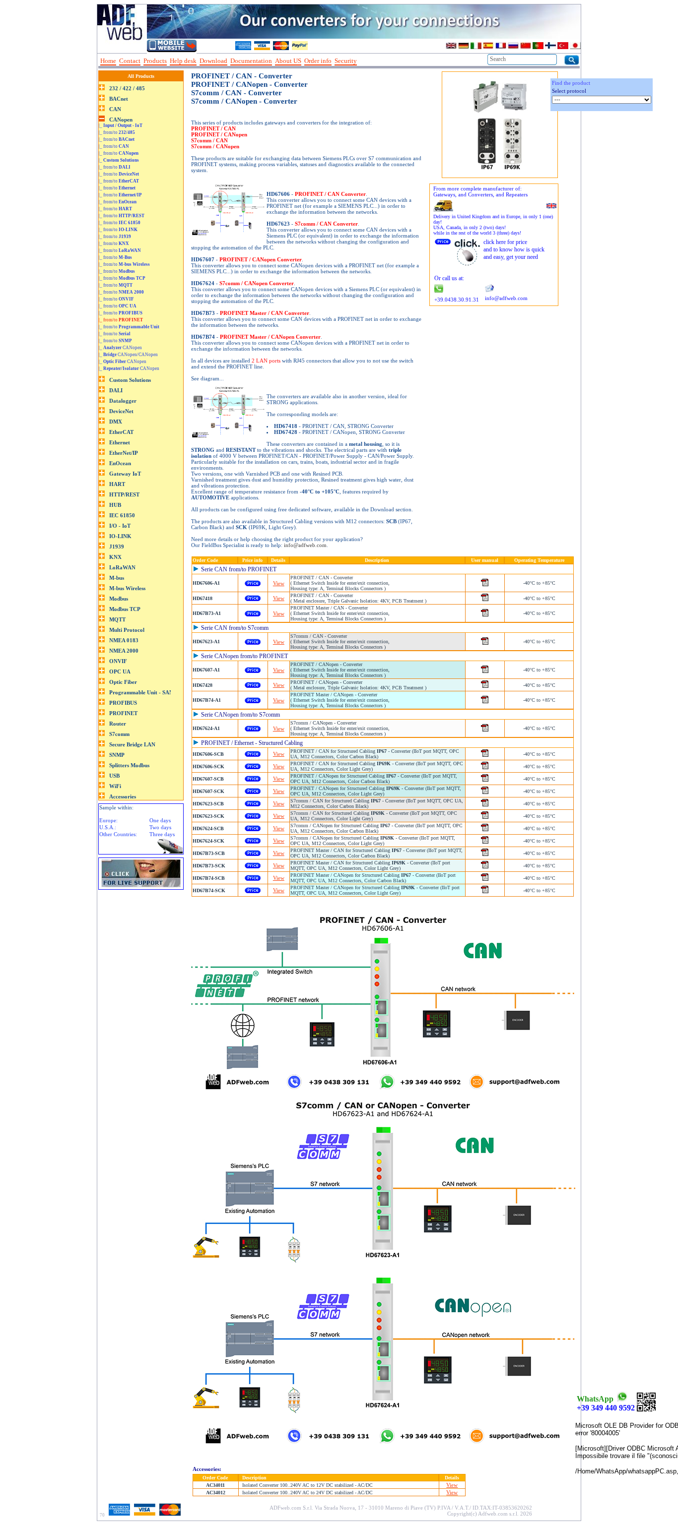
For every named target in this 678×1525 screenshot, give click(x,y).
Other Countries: (118, 834)
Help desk (183, 60)
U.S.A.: (107, 827)
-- (363, 61)
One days (160, 820)
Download (213, 60)
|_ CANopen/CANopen (128, 354)
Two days (160, 827)
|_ (120, 125)
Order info (318, 60)
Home (108, 60)
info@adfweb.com (305, 545)
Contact (129, 60)
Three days (162, 834)
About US (288, 60)
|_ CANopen (120, 347)
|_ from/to (117, 132)
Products (155, 60)
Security (346, 60)
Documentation (251, 60)
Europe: (108, 820)
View (278, 583)
